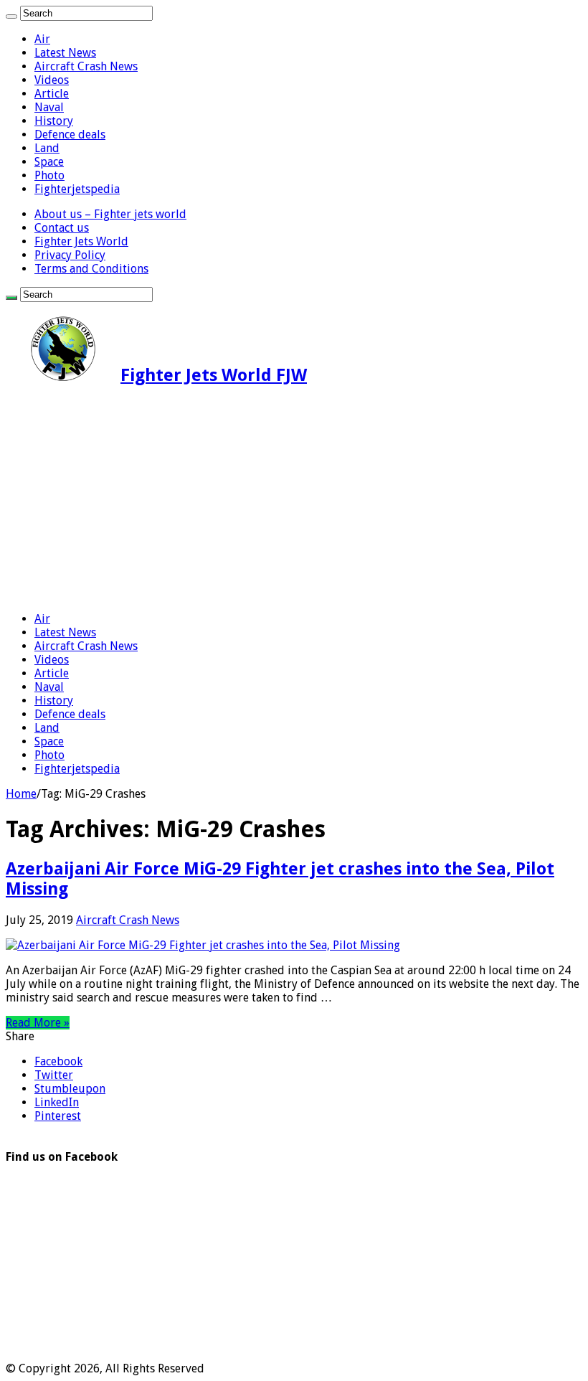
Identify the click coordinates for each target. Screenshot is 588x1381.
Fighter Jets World (81, 241)
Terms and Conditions (91, 268)
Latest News (65, 53)
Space (49, 162)
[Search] (11, 16)
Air (42, 39)
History (53, 121)
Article (51, 93)
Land (47, 148)
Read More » (38, 1022)
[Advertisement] (294, 500)
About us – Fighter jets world (110, 214)
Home (21, 794)
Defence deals (69, 134)
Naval (49, 107)
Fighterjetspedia (77, 189)
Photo (49, 175)
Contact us (61, 228)
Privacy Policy (69, 255)
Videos (51, 80)
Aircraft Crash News (86, 66)
